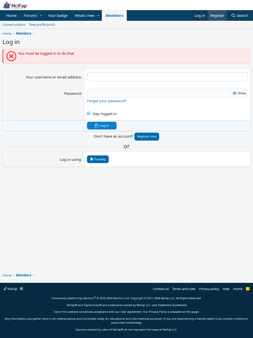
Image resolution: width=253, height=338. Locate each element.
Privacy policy (209, 289)
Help (226, 289)
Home (11, 15)
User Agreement (131, 312)
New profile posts (42, 24)
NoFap (12, 289)
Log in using (70, 159)
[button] (41, 15)
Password (72, 93)
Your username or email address (53, 76)
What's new (84, 15)
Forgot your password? (106, 100)
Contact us (161, 289)
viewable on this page (184, 312)
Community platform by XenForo (90, 298)
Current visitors (13, 24)
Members (114, 15)
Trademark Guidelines (172, 305)
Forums (30, 15)
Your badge (57, 15)
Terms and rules (183, 289)
